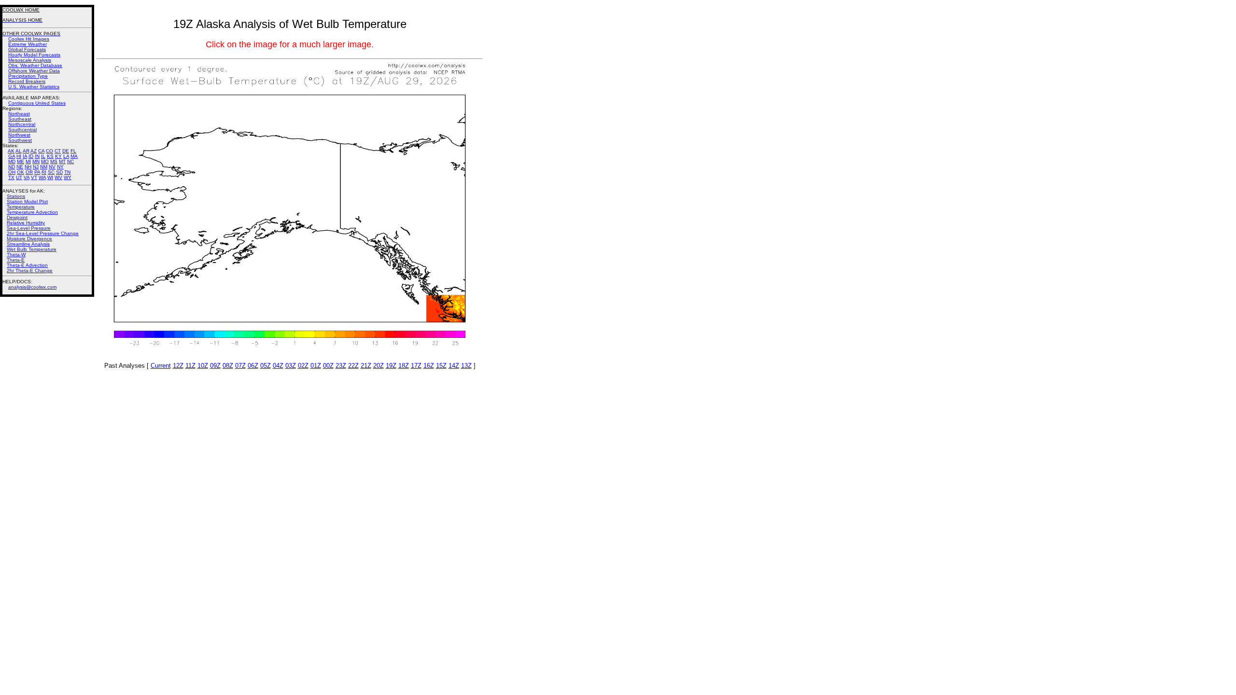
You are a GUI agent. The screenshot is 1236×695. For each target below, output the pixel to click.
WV (58, 177)
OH (11, 172)
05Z (265, 365)
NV (52, 166)
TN (67, 172)
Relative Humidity (26, 222)
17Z (416, 365)
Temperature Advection (32, 212)
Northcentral (21, 124)
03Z (290, 365)
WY (67, 177)
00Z (328, 365)
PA (37, 172)
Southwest (20, 140)
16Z (428, 365)
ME (20, 161)
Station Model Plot (27, 201)
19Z (391, 365)
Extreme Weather (27, 44)
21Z (366, 365)
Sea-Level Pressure (29, 228)
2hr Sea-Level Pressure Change (43, 233)
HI (18, 156)
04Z (278, 365)
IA (25, 156)
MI (28, 161)
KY (58, 156)
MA (74, 156)
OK (20, 172)
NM (43, 166)
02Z (303, 365)
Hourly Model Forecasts (34, 54)
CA (41, 150)
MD (11, 161)
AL (18, 150)
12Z (178, 365)
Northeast (19, 113)
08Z (228, 365)
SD (59, 172)
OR (29, 172)
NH (28, 166)
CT (58, 150)
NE (19, 166)
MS (53, 161)
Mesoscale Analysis (29, 60)
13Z (466, 365)
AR (26, 150)
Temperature (21, 206)
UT (19, 177)
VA (26, 177)
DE (65, 150)
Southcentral (22, 129)
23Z (341, 365)
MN (36, 161)
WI (50, 177)
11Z (190, 365)
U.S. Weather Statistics (33, 86)
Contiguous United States (37, 103)
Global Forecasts (27, 49)
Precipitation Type (28, 76)
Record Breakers (26, 81)
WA (42, 177)
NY (60, 166)
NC (70, 161)
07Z (240, 365)
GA (11, 156)
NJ (36, 166)
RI (44, 172)
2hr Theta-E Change (30, 270)
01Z (315, 365)
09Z (215, 365)
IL (43, 156)
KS (50, 156)
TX (11, 177)
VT (34, 177)
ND (11, 166)
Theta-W (16, 254)
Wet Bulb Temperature (31, 249)
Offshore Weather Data (34, 70)
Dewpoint (17, 217)
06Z (253, 365)
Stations (16, 196)
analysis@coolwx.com (32, 287)
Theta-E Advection (27, 265)
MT (62, 161)
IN (37, 156)
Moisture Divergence (29, 238)
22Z (353, 365)
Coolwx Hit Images (28, 39)
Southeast (19, 119)
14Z (454, 365)
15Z (441, 365)
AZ (33, 150)
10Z (202, 365)
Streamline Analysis (28, 244)
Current (161, 365)
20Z (378, 365)
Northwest (19, 135)
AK (11, 150)
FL (73, 150)
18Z (403, 365)
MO (45, 161)
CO (49, 150)
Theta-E (16, 260)
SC (51, 172)
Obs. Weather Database (35, 65)
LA (66, 156)
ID (30, 156)
